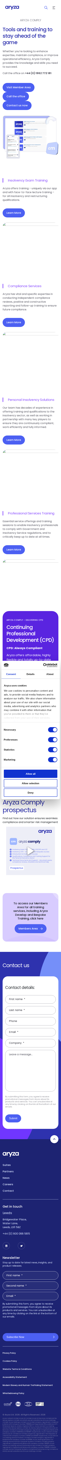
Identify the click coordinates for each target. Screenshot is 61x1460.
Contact (8, 1191)
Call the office (16, 96)
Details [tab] (30, 674)
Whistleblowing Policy (13, 1393)
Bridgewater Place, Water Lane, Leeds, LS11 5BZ (15, 1223)
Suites (7, 1165)
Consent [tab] (11, 674)
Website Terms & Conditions (17, 1369)
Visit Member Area (19, 87)
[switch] (52, 739)
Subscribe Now (15, 1337)
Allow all (30, 773)
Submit (13, 1118)
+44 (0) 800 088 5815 (16, 1233)
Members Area (28, 928)
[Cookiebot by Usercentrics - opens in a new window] (43, 665)
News (6, 1178)
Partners (8, 1171)
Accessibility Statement (15, 1377)
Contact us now (17, 105)
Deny (31, 792)
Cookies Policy (10, 1361)
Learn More (14, 213)
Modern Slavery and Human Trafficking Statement (28, 1385)
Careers (8, 1184)
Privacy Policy (9, 1353)
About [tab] (50, 674)
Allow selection (30, 783)
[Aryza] (12, 8)
